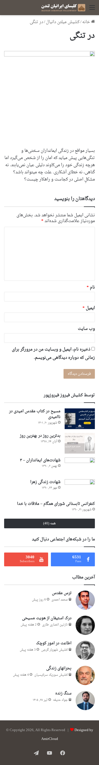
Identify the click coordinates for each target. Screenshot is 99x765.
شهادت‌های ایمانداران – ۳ (40, 460)
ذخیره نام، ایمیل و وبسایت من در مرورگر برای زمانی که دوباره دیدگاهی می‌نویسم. (53, 354)
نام (91, 288)
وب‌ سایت (86, 329)
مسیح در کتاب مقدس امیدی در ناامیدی (35, 414)
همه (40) (49, 523)
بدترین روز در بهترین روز (40, 436)
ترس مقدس (62, 593)
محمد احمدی (59, 600)
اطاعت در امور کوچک (54, 643)
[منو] (92, 10)
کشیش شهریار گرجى (54, 650)
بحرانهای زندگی (59, 668)
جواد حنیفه (60, 700)
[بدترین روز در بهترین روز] (80, 443)
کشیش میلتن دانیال (62, 22)
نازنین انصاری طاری (55, 625)
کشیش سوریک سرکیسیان (51, 675)
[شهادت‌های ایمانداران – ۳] (80, 466)
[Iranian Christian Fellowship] (63, 7)
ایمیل (88, 308)
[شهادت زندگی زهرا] (80, 488)
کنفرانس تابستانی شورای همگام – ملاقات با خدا (56, 504)
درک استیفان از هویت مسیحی (47, 618)
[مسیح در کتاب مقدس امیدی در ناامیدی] (80, 418)
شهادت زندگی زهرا (45, 482)
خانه (86, 22)
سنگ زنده (63, 693)
